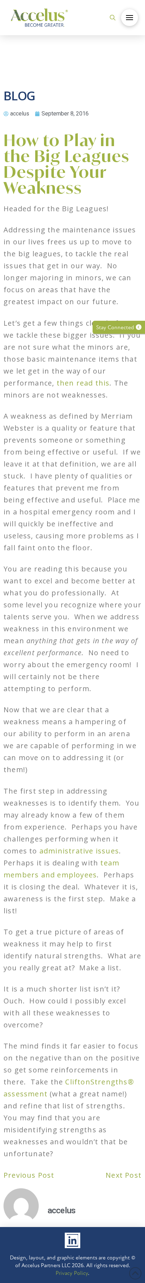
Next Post (123, 1175)
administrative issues (79, 851)
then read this (83, 383)
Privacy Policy (72, 1273)
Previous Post (29, 1175)
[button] (112, 17)
